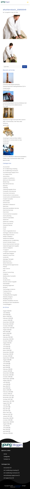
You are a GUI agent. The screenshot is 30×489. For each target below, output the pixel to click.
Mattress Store (7, 261)
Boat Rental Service (8, 184)
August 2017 (6, 403)
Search (24, 66)
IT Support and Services (9, 251)
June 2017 (5, 407)
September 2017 (7, 401)
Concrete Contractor (9, 193)
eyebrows (5, 219)
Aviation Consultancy (9, 178)
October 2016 (6, 420)
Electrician (6, 212)
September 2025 (7, 328)
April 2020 (5, 348)
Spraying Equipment (8, 285)
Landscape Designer (8, 253)
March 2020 (6, 350)
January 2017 (6, 416)
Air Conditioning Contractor (10, 170)
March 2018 (6, 390)
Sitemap (18, 487)
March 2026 (6, 316)
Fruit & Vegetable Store (9, 231)
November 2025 (7, 324)
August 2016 (6, 424)
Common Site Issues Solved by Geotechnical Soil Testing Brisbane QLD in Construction (14, 86)
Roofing (5, 278)
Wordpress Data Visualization (11, 302)
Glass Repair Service (8, 234)
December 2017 (7, 395)
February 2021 (7, 337)
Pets (4, 270)
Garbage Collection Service (10, 233)
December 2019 (7, 352)
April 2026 (5, 314)
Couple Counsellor (8, 199)
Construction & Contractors (10, 195)
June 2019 (5, 363)
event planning (7, 216)
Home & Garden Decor (9, 242)
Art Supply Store (7, 174)
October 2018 (6, 377)
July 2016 (5, 426)
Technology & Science (9, 289)
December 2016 (7, 418)
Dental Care (6, 202)
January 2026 (6, 320)
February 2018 (7, 392)
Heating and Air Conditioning (10, 240)
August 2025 (6, 329)
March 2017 (6, 412)
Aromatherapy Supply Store (10, 172)
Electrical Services (8, 210)
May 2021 (5, 335)
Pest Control (6, 268)
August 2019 (6, 360)
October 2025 (7, 326)
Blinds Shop (6, 182)
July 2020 (5, 345)
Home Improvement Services (11, 244)
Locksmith (6, 257)
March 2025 (6, 333)
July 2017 (5, 405)
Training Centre (7, 291)
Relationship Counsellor (9, 276)
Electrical (5, 206)
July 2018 (5, 382)
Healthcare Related (8, 238)
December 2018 (7, 373)
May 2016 (5, 429)
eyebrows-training (8, 221)
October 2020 (7, 341)
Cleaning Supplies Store (9, 189)
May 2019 (5, 365)
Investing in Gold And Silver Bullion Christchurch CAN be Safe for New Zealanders (12, 140)
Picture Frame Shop (8, 272)
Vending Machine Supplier (10, 295)
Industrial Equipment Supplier (11, 246)
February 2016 (7, 433)
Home (5, 454)
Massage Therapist (8, 259)
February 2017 (7, 414)
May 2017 (5, 409)
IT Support (6, 250)
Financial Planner (7, 225)
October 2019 (6, 356)
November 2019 (7, 354)
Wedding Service (7, 299)
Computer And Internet (9, 191)
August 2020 (6, 343)
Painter (5, 266)
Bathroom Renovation (9, 180)
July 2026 (5, 313)
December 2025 (7, 322)
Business (5, 186)
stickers (5, 287)
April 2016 (5, 431)
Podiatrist (5, 274)
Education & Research (9, 204)
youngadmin (7, 12)
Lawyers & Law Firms (8, 255)
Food (4, 229)
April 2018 (5, 388)
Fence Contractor (8, 223)
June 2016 (5, 427)
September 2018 (7, 378)
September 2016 (7, 422)
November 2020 (7, 339)
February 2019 (7, 369)
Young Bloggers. (18, 485)
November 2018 (7, 375)
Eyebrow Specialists (8, 217)
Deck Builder (6, 201)
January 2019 (6, 371)
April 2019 (5, 367)
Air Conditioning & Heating (10, 169)
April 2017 (5, 410)
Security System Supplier (10, 282)
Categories (7, 456)
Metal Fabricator (7, 263)
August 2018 (6, 380)
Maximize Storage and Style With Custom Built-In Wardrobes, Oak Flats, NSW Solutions (14, 121)
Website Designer (8, 297)
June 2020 (6, 346)
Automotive (6, 176)
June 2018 (5, 384)
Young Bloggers (7, 304)
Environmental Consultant (10, 214)
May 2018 (5, 386)
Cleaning (5, 187)
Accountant (6, 167)
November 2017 (7, 397)
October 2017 (6, 399)
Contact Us (7, 459)
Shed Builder (6, 283)
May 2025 (5, 331)
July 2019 (5, 361)
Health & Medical (7, 236)
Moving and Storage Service (10, 265)
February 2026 (7, 318)
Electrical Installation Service (11, 208)
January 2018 (6, 394)
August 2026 (6, 311)
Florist (4, 227)
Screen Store (6, 280)
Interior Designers (8, 248)
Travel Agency (7, 293)
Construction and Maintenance (11, 197)
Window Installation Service (10, 300)
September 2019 (7, 358)
